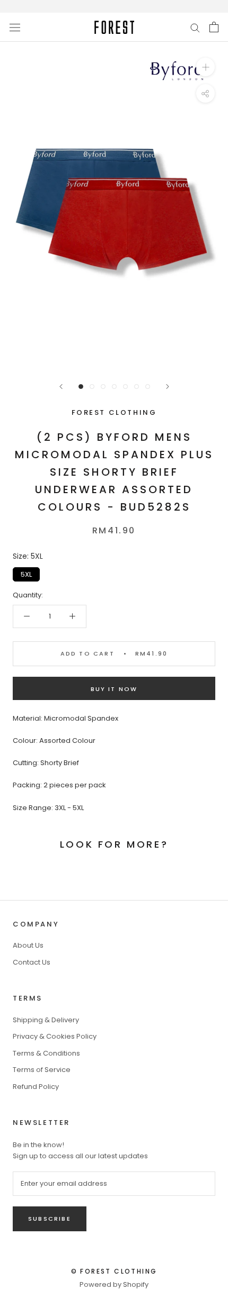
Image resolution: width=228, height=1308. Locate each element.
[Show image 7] (147, 386)
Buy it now (114, 689)
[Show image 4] (114, 386)
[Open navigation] (15, 27)
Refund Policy (36, 1087)
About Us (28, 945)
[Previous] (61, 386)
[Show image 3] (103, 386)
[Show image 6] (136, 386)
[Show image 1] (80, 386)
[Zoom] (205, 67)
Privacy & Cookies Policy (55, 1036)
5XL (26, 573)
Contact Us (31, 962)
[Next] (167, 386)
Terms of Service (42, 1070)
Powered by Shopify (114, 1284)
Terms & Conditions (46, 1053)
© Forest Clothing (114, 1271)
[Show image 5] (125, 386)
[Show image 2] (92, 386)
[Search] (195, 27)
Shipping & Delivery (46, 1020)
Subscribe (49, 1218)
